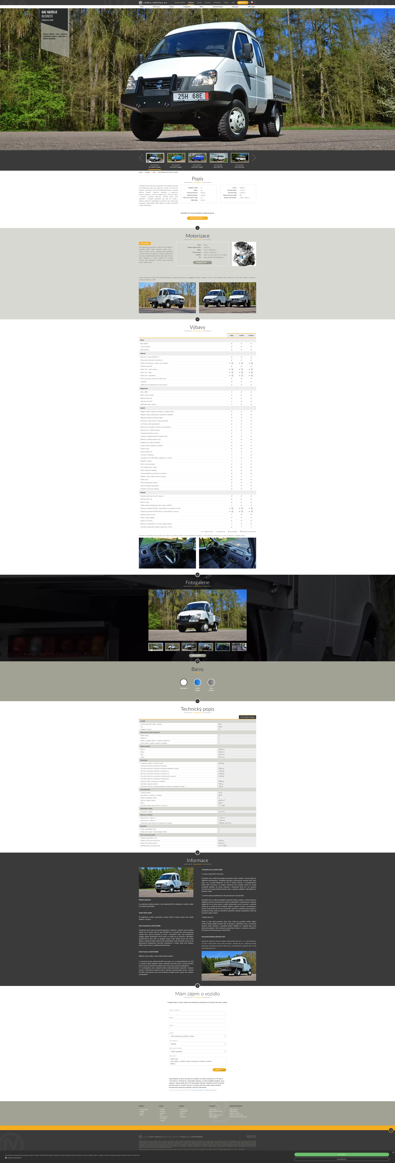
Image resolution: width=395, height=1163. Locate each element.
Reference (163, 1113)
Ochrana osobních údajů (236, 1115)
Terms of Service (209, 1090)
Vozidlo (171, 1033)
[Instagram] (254, 1137)
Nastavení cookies (234, 1113)
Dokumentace (164, 1116)
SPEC (141, 1115)
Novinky (162, 1109)
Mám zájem (242, 3)
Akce (161, 1115)
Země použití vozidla (175, 1048)
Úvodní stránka (144, 1109)
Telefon (171, 1017)
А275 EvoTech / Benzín (247, 717)
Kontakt (162, 1120)
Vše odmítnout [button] (342, 1159)
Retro (181, 1115)
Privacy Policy (199, 1090)
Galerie (142, 1113)
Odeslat (218, 1070)
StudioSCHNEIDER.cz (197, 1137)
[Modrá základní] (198, 677)
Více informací (135, 1155)
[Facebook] (248, 1137)
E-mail (171, 1025)
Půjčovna (182, 1113)
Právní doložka (234, 1109)
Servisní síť (183, 1116)
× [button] (393, 1152)
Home (140, 172)
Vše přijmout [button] (342, 1154)
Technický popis (201, 262)
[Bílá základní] (184, 677)
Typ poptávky (173, 1040)
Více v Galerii (196, 655)
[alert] (197, 1157)
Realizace (162, 1111)
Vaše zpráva (172, 1056)
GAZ (154, 172)
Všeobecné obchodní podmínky (238, 1116)
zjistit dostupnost (196, 218)
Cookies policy (234, 1111)
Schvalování (183, 1109)
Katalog (147, 172)
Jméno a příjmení (174, 1010)
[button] (72, 1157)
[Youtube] (251, 1137)
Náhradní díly (184, 1111)
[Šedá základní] (211, 677)
